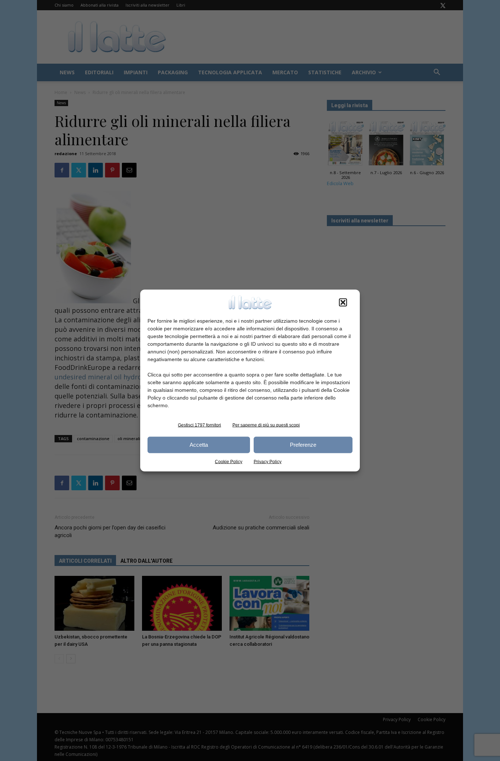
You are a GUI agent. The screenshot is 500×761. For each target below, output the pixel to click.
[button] (343, 302)
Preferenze (303, 445)
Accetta (199, 445)
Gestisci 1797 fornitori (199, 424)
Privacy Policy (267, 461)
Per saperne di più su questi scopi (266, 424)
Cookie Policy (228, 461)
